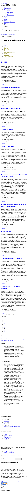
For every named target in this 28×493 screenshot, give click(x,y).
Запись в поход (8, 435)
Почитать (10, 340)
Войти (5, 439)
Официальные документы (11, 50)
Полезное (3, 338)
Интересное (9, 338)
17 (4, 330)
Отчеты (6, 23)
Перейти (3, 84)
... (4, 323)
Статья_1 (6, 421)
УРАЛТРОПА (4, 3)
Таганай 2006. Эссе (7, 146)
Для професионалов (18, 338)
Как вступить (10, 15)
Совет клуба (10, 12)
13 (4, 324)
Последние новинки (9, 52)
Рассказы (6, 55)
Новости (6, 20)
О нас (8, 10)
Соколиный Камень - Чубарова (11, 258)
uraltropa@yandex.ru (9, 452)
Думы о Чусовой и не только (10, 87)
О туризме (6, 49)
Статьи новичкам (8, 56)
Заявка (5, 19)
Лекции (6, 48)
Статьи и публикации (9, 22)
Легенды (6, 46)
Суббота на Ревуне (7, 129)
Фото (5, 16)
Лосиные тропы (6, 231)
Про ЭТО (4, 62)
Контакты (9, 13)
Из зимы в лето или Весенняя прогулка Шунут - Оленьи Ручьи (14, 205)
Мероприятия (7, 8)
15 (4, 327)
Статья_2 (6, 423)
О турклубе (7, 9)
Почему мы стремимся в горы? (11, 108)
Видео (5, 17)
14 (4, 325)
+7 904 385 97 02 (8, 451)
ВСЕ (5, 45)
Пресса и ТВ (7, 53)
